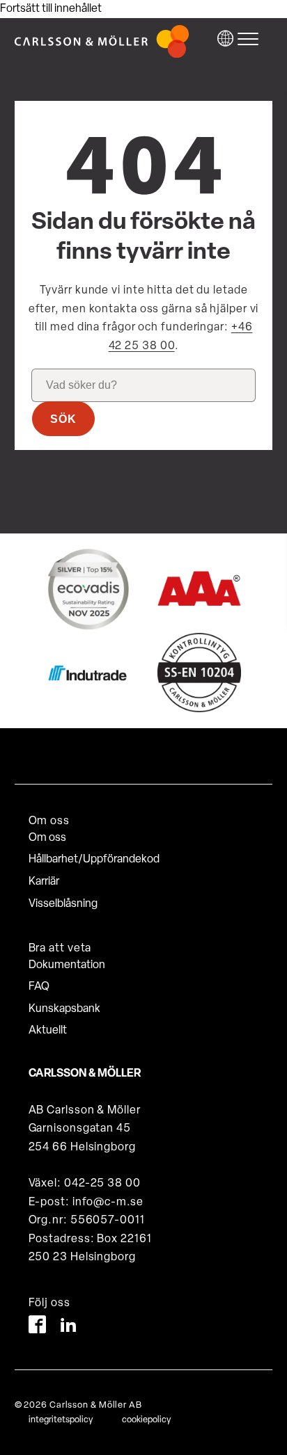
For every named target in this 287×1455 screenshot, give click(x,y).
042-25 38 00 (102, 1183)
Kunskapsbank (64, 1009)
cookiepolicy (146, 1419)
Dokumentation (67, 965)
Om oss (47, 838)
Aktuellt (48, 1030)
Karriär (44, 881)
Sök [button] (63, 419)
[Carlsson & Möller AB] (102, 55)
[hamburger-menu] (251, 39)
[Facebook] (37, 1327)
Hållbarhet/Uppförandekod (94, 859)
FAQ (39, 986)
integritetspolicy (61, 1419)
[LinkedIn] (68, 1327)
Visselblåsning (63, 904)
